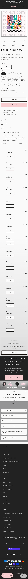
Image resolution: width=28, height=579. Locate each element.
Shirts (4, 493)
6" (8, 77)
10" (9, 81)
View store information (9, 114)
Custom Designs (7, 489)
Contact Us (6, 454)
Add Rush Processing (14, 377)
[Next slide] (17, 391)
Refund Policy (7, 517)
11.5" (4, 84)
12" (10, 84)
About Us (5, 451)
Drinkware (6, 500)
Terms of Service (7, 527)
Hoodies (5, 496)
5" (3, 77)
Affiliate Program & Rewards (11, 461)
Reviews (5, 468)
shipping (16, 346)
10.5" (15, 81)
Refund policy (12, 568)
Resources (6, 472)
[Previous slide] (10, 391)
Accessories (6, 503)
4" (15, 73)
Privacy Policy (7, 524)
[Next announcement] (25, 2)
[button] (3, 6)
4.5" (21, 73)
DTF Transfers (7, 482)
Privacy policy (20, 568)
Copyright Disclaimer (9, 531)
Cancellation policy (20, 573)
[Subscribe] (23, 543)
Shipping (3, 90)
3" (3, 73)
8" (19, 77)
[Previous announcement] (2, 2)
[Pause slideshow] (26, 391)
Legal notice (15, 575)
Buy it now (14, 104)
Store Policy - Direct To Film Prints (12, 513)
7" (14, 77)
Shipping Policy (7, 520)
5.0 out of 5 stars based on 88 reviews (14, 397)
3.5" (9, 73)
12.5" (17, 84)
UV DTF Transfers (8, 485)
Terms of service (10, 571)
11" (22, 81)
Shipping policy (19, 571)
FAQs (4, 465)
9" (3, 81)
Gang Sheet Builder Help (9, 458)
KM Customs (13, 566)
